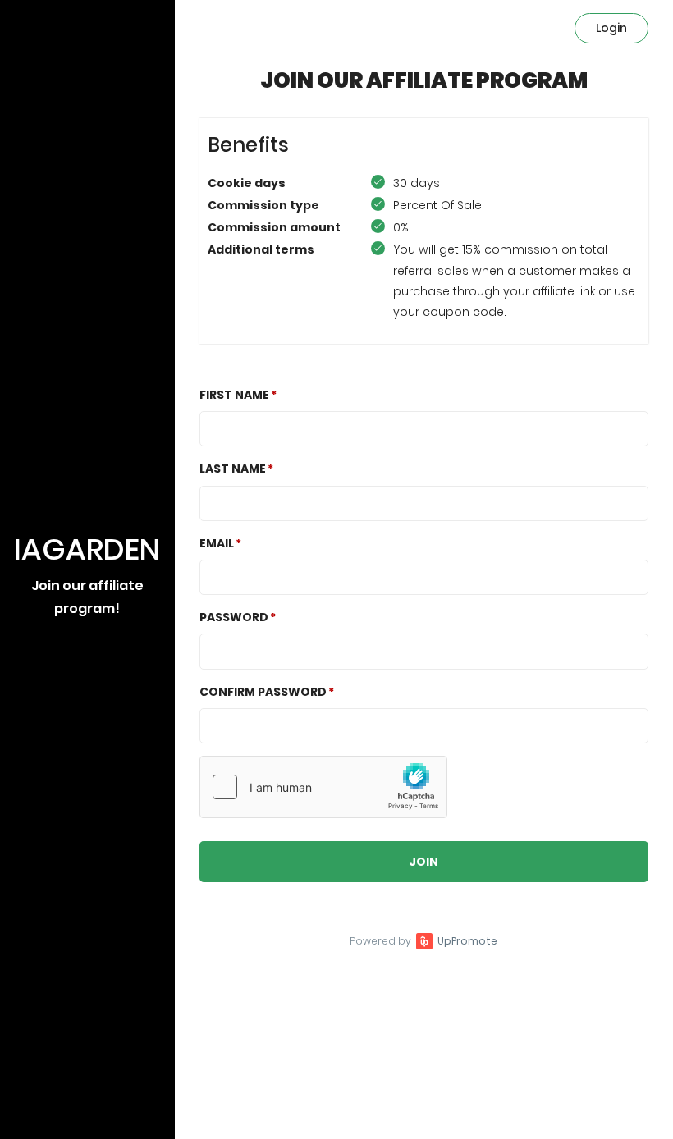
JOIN (423, 861)
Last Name (232, 468)
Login (611, 28)
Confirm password (263, 692)
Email (216, 543)
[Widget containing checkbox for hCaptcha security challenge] (323, 787)
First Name (234, 395)
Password (233, 617)
